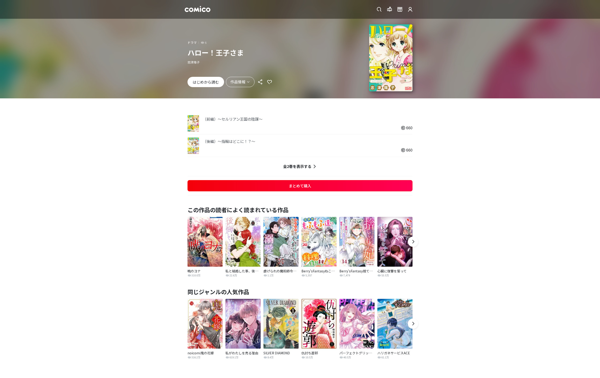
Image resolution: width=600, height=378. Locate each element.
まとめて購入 (300, 186)
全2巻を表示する (297, 166)
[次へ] (413, 242)
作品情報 (237, 82)
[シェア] (260, 82)
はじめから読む (206, 82)
